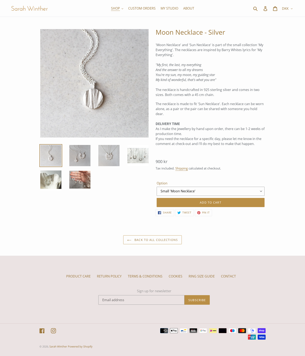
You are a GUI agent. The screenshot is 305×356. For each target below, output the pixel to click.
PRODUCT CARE (78, 276)
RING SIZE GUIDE (202, 276)
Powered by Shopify (80, 346)
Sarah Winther (58, 346)
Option (162, 183)
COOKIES (175, 276)
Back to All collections (155, 240)
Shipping (181, 168)
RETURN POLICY (109, 276)
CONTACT (228, 276)
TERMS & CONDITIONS (145, 276)
